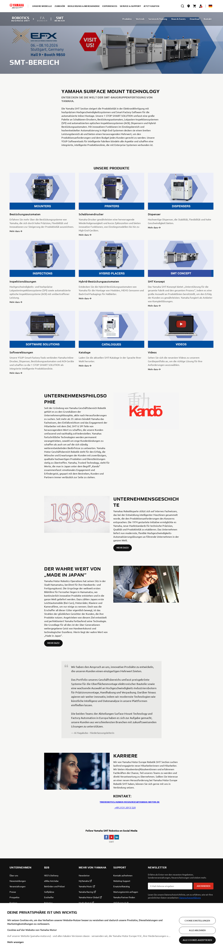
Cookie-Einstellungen (197, 920)
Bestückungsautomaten (25, 214)
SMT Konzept (156, 281)
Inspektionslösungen (23, 281)
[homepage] (17, 6)
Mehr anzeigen (15, 942)
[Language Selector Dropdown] (210, 6)
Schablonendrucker (91, 214)
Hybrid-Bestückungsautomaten (99, 281)
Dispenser (154, 214)
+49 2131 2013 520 (125, 807)
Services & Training (158, 18)
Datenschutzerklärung (190, 897)
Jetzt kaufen (151, 6)
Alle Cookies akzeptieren (197, 940)
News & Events (178, 18)
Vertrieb (140, 18)
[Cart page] (194, 6)
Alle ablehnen (197, 930)
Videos (152, 352)
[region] (111, 927)
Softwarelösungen (21, 352)
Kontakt (208, 18)
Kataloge (84, 352)
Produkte (127, 18)
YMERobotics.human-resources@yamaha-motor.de (130, 802)
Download (194, 18)
